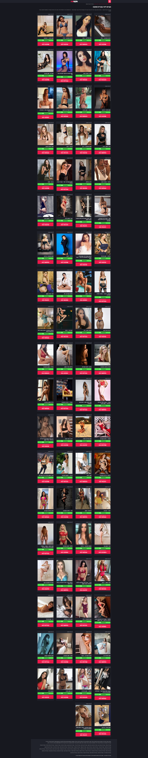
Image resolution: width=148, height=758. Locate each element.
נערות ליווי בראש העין (59, 750)
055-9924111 (102, 227)
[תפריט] (109, 1)
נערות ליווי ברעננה (86, 752)
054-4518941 (45, 117)
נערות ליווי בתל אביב (73, 752)
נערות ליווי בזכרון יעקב (70, 745)
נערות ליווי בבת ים (70, 748)
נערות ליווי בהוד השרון (55, 748)
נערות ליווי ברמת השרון (93, 752)
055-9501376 (64, 153)
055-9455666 (83, 80)
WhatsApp (103, 40)
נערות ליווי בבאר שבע (101, 745)
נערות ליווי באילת (108, 745)
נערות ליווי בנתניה (88, 750)
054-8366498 (83, 697)
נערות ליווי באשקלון (76, 748)
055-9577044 (64, 81)
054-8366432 (102, 80)
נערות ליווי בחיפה (64, 745)
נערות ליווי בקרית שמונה (107, 748)
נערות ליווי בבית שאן (84, 745)
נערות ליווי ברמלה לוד (107, 752)
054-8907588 (102, 445)
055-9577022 (102, 301)
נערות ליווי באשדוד (83, 748)
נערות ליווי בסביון (82, 750)
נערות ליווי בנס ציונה (94, 750)
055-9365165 (64, 44)
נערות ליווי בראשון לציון (52, 750)
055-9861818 (83, 188)
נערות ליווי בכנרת (43, 745)
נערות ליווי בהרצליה (49, 748)
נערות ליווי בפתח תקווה (75, 750)
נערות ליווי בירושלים (99, 748)
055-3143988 (102, 44)
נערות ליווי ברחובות (45, 750)
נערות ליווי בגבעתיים (63, 748)
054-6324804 (102, 552)
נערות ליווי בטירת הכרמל (50, 745)
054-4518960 (64, 552)
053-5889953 (102, 153)
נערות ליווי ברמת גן (101, 752)
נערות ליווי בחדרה (42, 748)
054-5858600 (83, 44)
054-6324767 (83, 445)
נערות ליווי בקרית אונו (67, 750)
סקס (74, 1)
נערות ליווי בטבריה (58, 745)
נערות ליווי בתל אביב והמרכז (91, 748)
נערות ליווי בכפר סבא (101, 750)
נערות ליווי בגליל (77, 745)
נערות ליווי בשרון (80, 752)
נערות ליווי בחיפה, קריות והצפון (93, 745)
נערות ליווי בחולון (108, 750)
